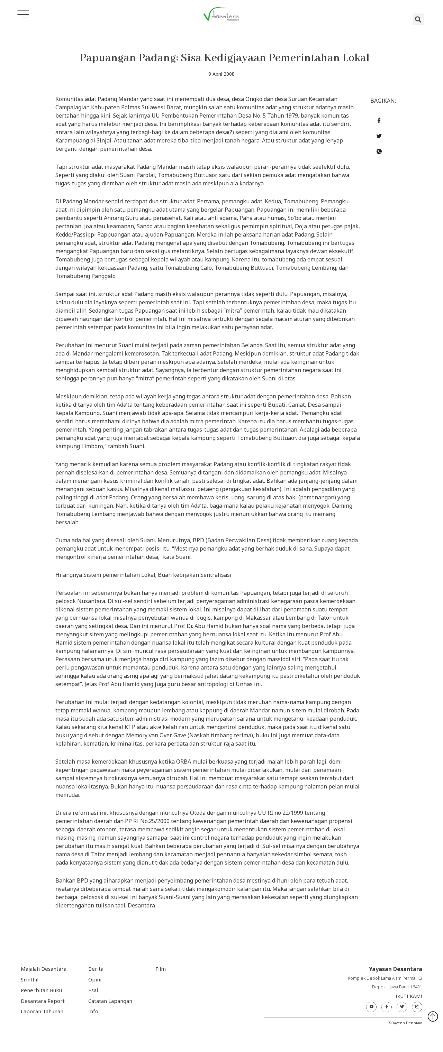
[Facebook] (386, 1007)
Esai (93, 990)
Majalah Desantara (43, 968)
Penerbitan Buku (41, 990)
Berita (95, 968)
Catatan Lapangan (110, 1000)
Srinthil (29, 979)
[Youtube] (371, 1007)
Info (93, 1011)
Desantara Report (43, 1000)
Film (160, 968)
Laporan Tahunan (42, 1011)
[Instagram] (417, 1007)
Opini (94, 979)
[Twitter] (402, 1007)
